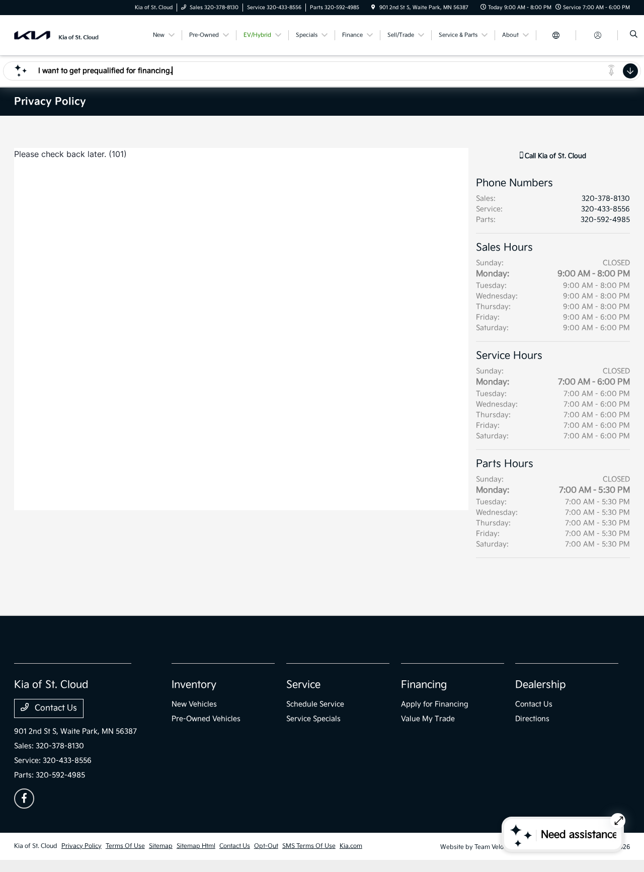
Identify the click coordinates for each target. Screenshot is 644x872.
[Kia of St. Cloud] (59, 35)
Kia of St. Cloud (35, 846)
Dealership (540, 685)
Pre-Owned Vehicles (206, 719)
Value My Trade (428, 719)
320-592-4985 (605, 219)
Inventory (194, 685)
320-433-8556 (605, 209)
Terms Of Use (125, 846)
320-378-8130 (606, 198)
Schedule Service (315, 704)
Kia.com (351, 846)
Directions (532, 719)
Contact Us (55, 708)
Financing (424, 685)
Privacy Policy (81, 846)
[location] (373, 8)
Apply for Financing (434, 704)
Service (303, 685)
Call (554, 156)
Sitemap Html (196, 846)
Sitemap (161, 846)
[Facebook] (24, 798)
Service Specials (313, 719)
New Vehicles (194, 704)
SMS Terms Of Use (309, 846)
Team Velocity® (496, 847)
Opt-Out (266, 846)
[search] (633, 35)
